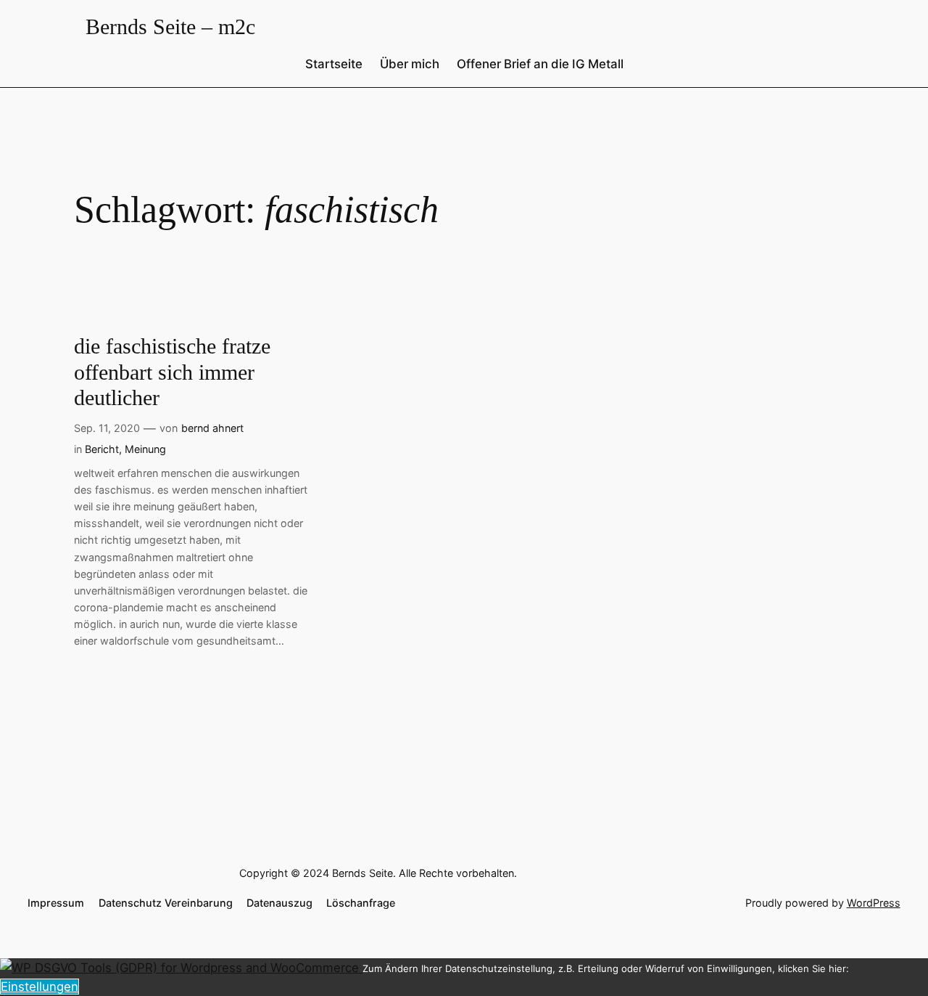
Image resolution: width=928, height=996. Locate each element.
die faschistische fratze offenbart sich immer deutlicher (172, 372)
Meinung (145, 449)
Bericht (102, 449)
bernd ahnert (212, 428)
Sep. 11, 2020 (107, 428)
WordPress (873, 903)
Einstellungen (39, 986)
